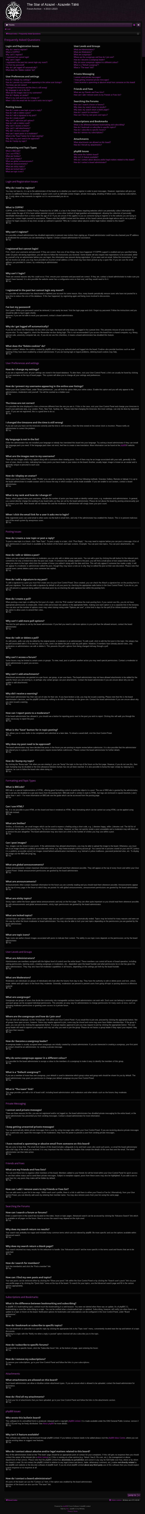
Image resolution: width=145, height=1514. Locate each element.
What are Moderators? (83, 52)
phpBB (123, 445)
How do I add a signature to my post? (21, 115)
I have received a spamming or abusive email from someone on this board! (104, 82)
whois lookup (42, 1457)
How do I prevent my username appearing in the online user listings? (34, 82)
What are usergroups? (83, 55)
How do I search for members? (86, 112)
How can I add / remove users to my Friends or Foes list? (97, 95)
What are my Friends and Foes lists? (89, 92)
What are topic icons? (15, 172)
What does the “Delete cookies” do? (20, 70)
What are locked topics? (15, 169)
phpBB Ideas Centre (116, 1438)
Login (9, 29)
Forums (11, 25)
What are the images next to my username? (24, 93)
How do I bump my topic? (16, 141)
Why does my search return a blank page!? (91, 110)
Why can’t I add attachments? (18, 128)
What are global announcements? (19, 161)
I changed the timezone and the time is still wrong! (26, 88)
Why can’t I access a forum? (17, 126)
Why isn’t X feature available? (86, 157)
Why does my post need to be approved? (22, 139)
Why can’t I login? (13, 60)
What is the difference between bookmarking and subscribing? (99, 125)
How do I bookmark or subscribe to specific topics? (95, 127)
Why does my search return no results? (90, 107)
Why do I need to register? (16, 49)
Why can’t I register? (14, 55)
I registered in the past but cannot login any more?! (26, 62)
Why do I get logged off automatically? (21, 67)
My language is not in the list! (18, 90)
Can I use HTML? (13, 154)
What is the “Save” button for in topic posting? (24, 136)
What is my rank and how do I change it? (22, 98)
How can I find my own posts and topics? (91, 115)
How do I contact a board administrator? (90, 162)
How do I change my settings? (18, 80)
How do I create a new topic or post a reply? (24, 110)
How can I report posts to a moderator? (22, 133)
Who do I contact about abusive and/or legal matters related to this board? (104, 160)
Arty (67, 1508)
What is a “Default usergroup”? (86, 65)
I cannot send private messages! (87, 77)
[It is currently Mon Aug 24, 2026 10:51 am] (138, 34)
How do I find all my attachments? (88, 145)
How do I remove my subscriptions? (88, 132)
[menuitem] (134, 25)
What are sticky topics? (15, 166)
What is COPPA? (13, 52)
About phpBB (48, 1424)
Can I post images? (14, 159)
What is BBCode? (13, 151)
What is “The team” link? (84, 67)
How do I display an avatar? (17, 95)
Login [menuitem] (139, 25)
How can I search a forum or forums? (89, 105)
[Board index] (15, 10)
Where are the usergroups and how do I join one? (94, 57)
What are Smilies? (13, 156)
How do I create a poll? (15, 118)
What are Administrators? (84, 49)
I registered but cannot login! (17, 57)
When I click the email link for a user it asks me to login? (29, 100)
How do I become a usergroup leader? (89, 60)
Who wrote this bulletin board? (86, 155)
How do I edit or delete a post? (18, 113)
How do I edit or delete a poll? (18, 123)
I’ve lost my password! (15, 65)
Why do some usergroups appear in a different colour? (96, 62)
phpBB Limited (74, 1421)
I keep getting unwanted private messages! (91, 80)
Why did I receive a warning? (17, 131)
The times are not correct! (16, 85)
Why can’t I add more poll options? (20, 121)
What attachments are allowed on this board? (92, 142)
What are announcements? (17, 164)
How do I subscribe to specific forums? (90, 130)
